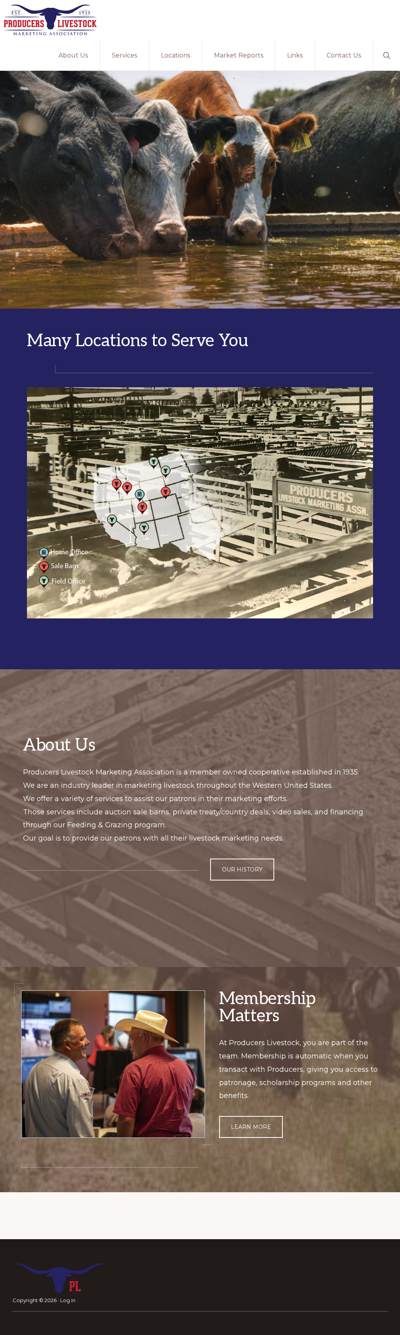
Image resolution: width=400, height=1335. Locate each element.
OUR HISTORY (242, 869)
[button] (386, 54)
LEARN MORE (251, 1126)
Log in (67, 1300)
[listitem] (153, 462)
